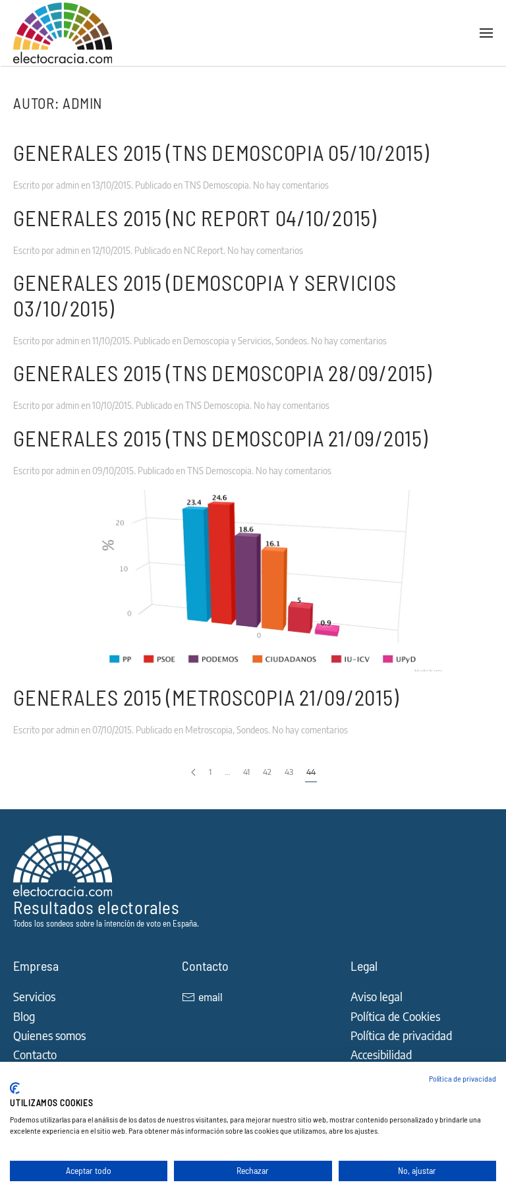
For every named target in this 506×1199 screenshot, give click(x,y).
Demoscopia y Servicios (227, 340)
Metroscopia (209, 729)
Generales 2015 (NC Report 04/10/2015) (195, 217)
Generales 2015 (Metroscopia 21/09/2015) (206, 697)
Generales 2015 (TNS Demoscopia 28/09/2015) (222, 372)
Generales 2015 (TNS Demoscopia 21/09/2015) (220, 437)
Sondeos (291, 340)
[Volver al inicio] (64, 33)
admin (67, 185)
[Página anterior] (193, 772)
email (210, 996)
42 (267, 771)
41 (246, 771)
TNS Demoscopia (216, 185)
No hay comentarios (291, 185)
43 (289, 771)
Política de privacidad (462, 1078)
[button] (486, 33)
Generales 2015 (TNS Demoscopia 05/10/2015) (221, 152)
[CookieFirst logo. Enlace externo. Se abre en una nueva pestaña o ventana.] (15, 1088)
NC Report (203, 250)
